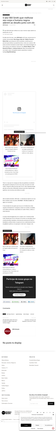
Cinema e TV (5, 367)
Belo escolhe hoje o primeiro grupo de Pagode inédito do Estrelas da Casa (11, 149)
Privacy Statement (40, 428)
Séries (3, 365)
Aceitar (26, 425)
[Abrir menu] (2, 5)
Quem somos (5, 398)
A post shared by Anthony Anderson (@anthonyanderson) (19, 129)
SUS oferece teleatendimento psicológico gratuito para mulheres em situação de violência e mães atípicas (27, 150)
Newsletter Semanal (5, 1)
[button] (53, 414)
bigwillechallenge (19, 314)
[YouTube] (49, 1)
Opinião (3, 383)
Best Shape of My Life (10, 314)
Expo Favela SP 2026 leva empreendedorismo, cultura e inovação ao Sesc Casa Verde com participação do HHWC (11, 171)
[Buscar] (53, 5)
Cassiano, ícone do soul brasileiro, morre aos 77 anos (29, 320)
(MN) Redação (5, 24)
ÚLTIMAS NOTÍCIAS (10, 12)
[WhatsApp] (52, 1)
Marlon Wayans (26, 314)
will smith (32, 314)
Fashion (3, 375)
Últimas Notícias (5, 360)
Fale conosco (5, 400)
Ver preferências (48, 425)
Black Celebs (5, 378)
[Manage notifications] (53, 428)
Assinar (51, 403)
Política (3, 388)
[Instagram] (46, 1)
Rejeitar (37, 425)
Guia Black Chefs (33, 362)
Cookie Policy (33, 428)
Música (3, 380)
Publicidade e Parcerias (7, 403)
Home (4, 12)
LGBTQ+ (3, 390)
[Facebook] (51, 1)
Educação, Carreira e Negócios (9, 362)
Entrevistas (4, 370)
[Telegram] (54, 1)
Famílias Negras (5, 385)
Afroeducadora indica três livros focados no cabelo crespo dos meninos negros (10, 321)
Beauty (3, 373)
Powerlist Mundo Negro (34, 360)
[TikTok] (48, 1)
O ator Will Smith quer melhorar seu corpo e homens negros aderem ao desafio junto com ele (18, 20)
